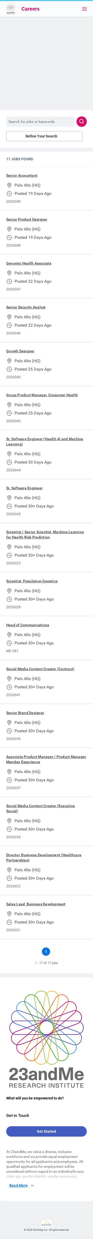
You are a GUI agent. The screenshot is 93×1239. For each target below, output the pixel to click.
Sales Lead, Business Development (36, 904)
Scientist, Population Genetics (32, 581)
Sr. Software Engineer (24, 488)
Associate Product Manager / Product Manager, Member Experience (46, 759)
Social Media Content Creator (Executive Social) (40, 808)
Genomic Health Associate (28, 263)
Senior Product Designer (27, 219)
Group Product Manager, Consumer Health (42, 395)
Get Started (46, 1131)
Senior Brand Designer (25, 713)
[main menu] (84, 9)
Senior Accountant (21, 175)
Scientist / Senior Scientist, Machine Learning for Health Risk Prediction (45, 534)
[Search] (81, 121)
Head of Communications (27, 625)
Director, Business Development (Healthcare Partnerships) (43, 857)
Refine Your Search (41, 136)
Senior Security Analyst (26, 307)
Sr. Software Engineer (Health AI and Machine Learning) (44, 441)
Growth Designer (20, 351)
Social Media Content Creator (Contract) (40, 669)
